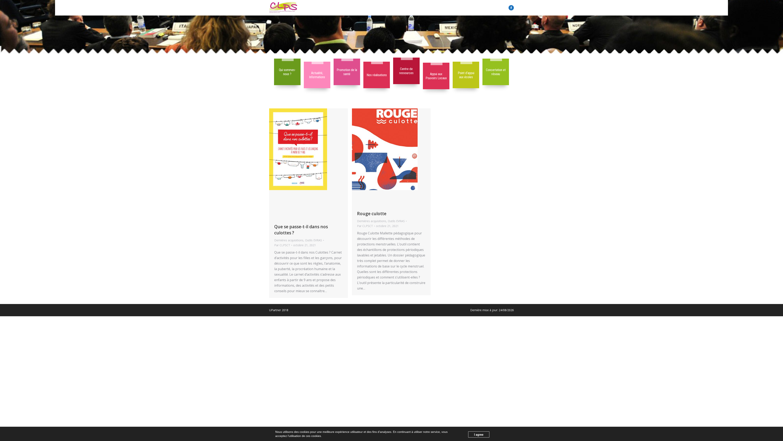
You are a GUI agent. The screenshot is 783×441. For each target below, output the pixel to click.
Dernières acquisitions (288, 240)
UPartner (275, 310)
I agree (478, 434)
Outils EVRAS (313, 240)
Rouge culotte (371, 213)
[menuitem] (287, 72)
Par (282, 245)
